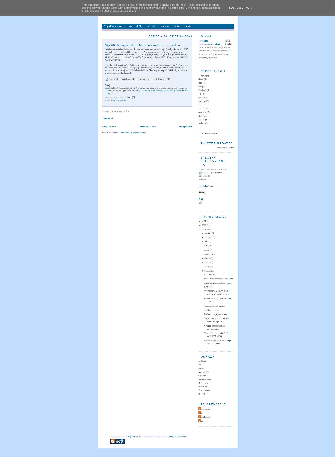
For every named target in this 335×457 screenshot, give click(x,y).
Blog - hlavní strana (113, 26)
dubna (207, 266)
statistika (122, 100)
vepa (201, 421)
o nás (129, 26)
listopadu (208, 237)
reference (165, 26)
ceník (176, 26)
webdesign (202, 119)
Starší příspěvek (185, 126)
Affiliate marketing (212, 310)
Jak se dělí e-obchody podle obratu (218, 279)
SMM (200, 108)
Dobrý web (203, 383)
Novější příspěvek (109, 126)
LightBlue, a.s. (135, 436)
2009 (204, 225)
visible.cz (202, 375)
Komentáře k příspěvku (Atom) (133, 133)
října (206, 241)
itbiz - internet (204, 390)
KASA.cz (208, 287)
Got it (250, 8)
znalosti (201, 123)
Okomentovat (107, 118)
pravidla (201, 97)
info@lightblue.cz (210, 58)
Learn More (236, 8)
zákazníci (151, 26)
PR (199, 94)
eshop (114, 100)
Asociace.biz (203, 372)
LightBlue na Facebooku (209, 133)
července (208, 254)
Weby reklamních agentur (214, 306)
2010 (204, 221)
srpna (207, 250)
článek (201, 79)
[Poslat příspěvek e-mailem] (133, 97)
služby (139, 26)
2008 (204, 229)
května (207, 262)
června (207, 258)
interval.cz (202, 386)
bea (200, 413)
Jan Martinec (204, 409)
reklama (201, 101)
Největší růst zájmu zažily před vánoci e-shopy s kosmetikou (142, 45)
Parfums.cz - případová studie (216, 314)
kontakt (187, 26)
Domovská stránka (148, 126)
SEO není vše (209, 274)
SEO (200, 105)
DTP (200, 83)
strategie (201, 116)
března (207, 271)
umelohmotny (205, 417)
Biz (199, 365)
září (206, 246)
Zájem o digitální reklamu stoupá (217, 283)
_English (202, 75)
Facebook (202, 90)
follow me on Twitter (225, 148)
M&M (201, 368)
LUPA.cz (202, 361)
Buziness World (204, 379)
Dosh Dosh (203, 394)
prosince (208, 233)
